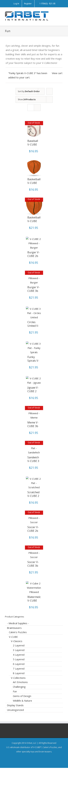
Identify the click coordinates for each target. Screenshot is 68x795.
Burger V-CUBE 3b (33, 289)
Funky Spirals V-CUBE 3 (33, 360)
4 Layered (18, 654)
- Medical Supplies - (18, 623)
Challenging (19, 686)
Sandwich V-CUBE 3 (33, 459)
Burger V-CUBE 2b (33, 254)
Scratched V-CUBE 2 (33, 494)
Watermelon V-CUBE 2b (35, 600)
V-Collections (18, 677)
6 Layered (18, 664)
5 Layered (18, 659)
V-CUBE (13, 636)
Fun (15, 691)
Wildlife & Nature (22, 700)
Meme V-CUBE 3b (32, 424)
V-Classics (16, 641)
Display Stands (15, 705)
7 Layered (18, 668)
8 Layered (18, 673)
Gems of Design (22, 696)
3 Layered (18, 650)
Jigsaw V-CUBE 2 (33, 389)
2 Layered (18, 645)
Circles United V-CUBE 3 (33, 325)
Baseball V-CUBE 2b (32, 144)
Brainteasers (14, 627)
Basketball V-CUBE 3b (33, 221)
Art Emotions (20, 682)
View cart (57, 73)
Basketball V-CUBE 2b (33, 182)
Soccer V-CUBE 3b (33, 563)
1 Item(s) (47, 3)
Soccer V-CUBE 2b (33, 529)
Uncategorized (15, 709)
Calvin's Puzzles (18, 632)
